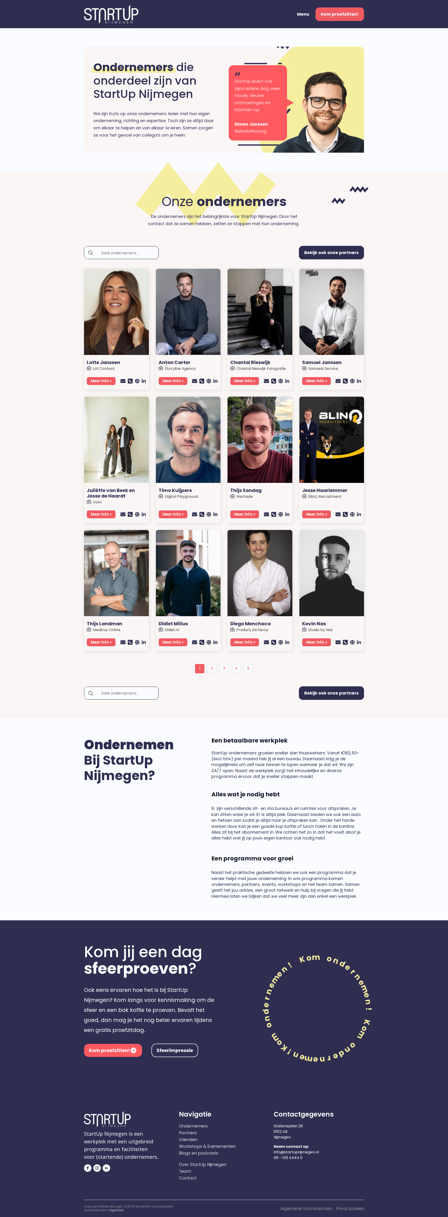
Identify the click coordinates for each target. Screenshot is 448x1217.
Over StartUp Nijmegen (202, 1164)
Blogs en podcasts (198, 1153)
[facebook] (87, 1168)
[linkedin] (106, 1168)
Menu (303, 14)
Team (185, 1171)
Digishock (116, 1210)
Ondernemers (193, 1126)
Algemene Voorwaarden (306, 1208)
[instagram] (97, 1168)
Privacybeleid (350, 1208)
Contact (187, 1178)
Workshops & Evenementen (207, 1146)
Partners (188, 1133)
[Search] (90, 252)
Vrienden (188, 1139)
